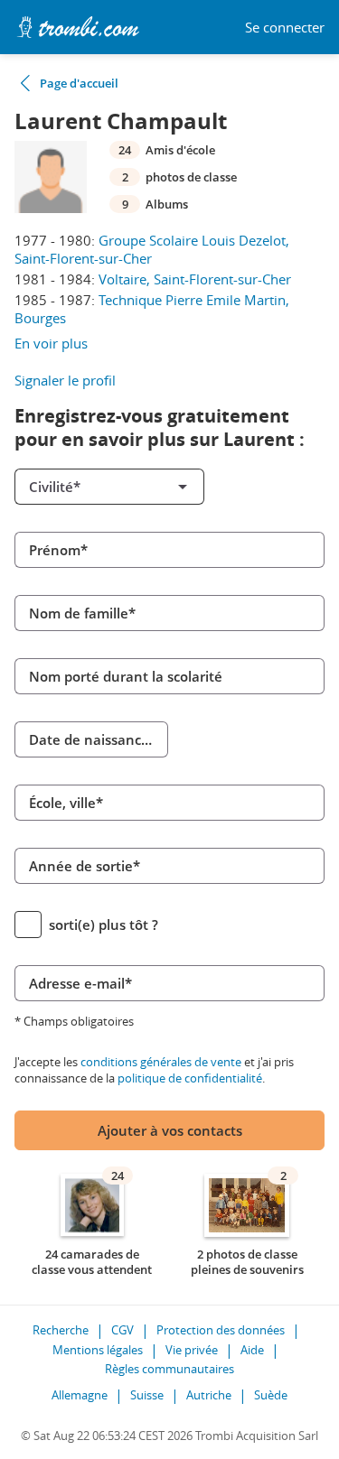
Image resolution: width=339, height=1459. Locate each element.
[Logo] (77, 27)
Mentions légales (97, 1350)
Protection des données (220, 1330)
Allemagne (80, 1395)
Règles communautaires (169, 1369)
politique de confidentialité (190, 1078)
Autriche (208, 1395)
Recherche (61, 1330)
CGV (122, 1330)
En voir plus (51, 343)
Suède (270, 1395)
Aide (252, 1350)
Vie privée (191, 1350)
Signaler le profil (65, 380)
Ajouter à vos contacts (170, 1130)
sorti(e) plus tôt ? (103, 924)
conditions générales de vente (160, 1062)
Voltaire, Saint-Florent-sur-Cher (195, 279)
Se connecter (285, 27)
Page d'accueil (79, 83)
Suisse (147, 1395)
